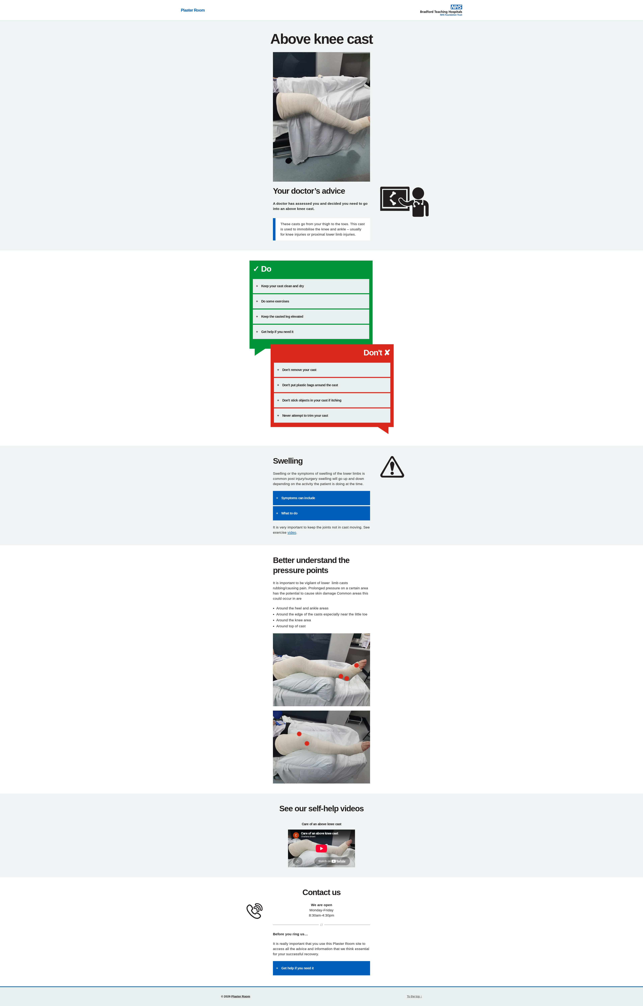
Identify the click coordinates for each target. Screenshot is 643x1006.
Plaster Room (193, 10)
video (292, 532)
